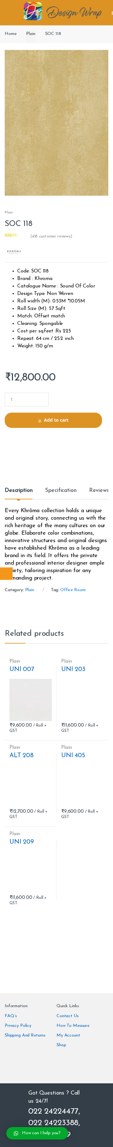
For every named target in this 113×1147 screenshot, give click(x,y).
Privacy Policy (18, 1025)
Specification (60, 490)
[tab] (18, 493)
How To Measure (72, 1025)
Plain (30, 34)
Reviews (99, 490)
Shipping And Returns (25, 1035)
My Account (68, 1035)
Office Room (72, 590)
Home (10, 34)
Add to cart (56, 420)
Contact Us (67, 1016)
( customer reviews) (51, 236)
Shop (61, 1045)
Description (18, 490)
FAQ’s (11, 1016)
